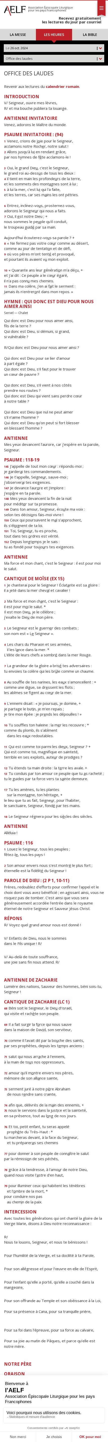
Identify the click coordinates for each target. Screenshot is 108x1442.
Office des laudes (52, 58)
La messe (18, 34)
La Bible (90, 34)
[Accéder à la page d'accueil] (15, 9)
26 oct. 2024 (52, 48)
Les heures (54, 34)
